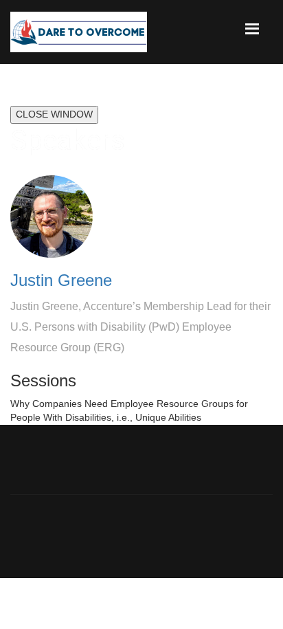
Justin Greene (61, 280)
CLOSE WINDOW (54, 114)
